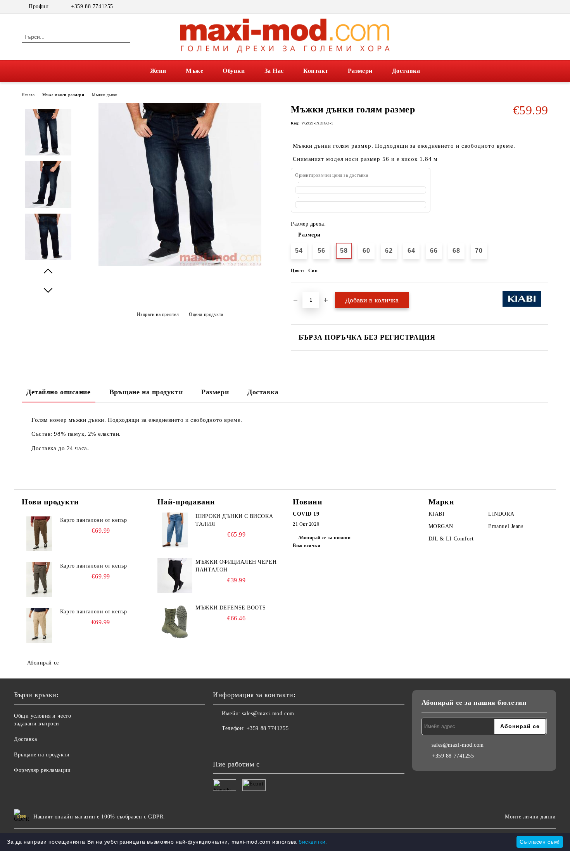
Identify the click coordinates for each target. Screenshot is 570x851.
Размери (360, 70)
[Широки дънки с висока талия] (174, 530)
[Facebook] (532, 6)
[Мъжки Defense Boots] (174, 621)
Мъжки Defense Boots (230, 608)
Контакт (315, 70)
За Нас (274, 70)
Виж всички (307, 545)
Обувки (234, 70)
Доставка (406, 70)
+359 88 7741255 (92, 6)
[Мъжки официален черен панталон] (174, 575)
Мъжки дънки (104, 95)
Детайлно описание (58, 392)
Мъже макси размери (63, 95)
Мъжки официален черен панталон (235, 566)
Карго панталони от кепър (93, 520)
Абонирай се (43, 663)
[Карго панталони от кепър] (39, 533)
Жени (158, 70)
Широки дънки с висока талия (234, 520)
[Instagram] (544, 6)
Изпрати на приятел (158, 314)
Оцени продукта (206, 314)
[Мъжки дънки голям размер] (179, 264)
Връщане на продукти (146, 392)
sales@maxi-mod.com (268, 713)
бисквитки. (313, 842)
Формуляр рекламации (42, 770)
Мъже (194, 70)
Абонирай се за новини (324, 537)
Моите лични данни (530, 817)
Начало (28, 95)
